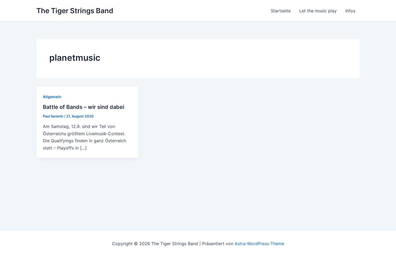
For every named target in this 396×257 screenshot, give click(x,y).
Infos (350, 10)
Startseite (281, 10)
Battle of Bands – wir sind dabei (83, 107)
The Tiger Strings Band (74, 10)
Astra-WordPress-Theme (259, 243)
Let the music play (318, 10)
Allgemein (52, 96)
